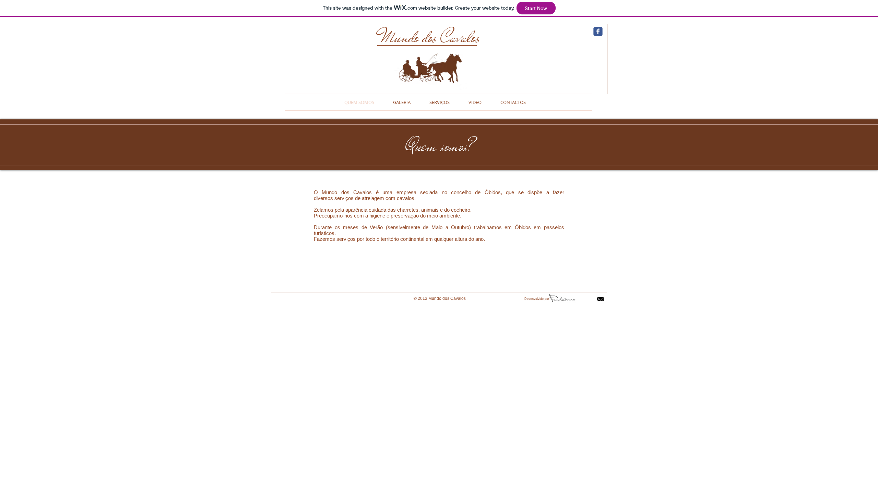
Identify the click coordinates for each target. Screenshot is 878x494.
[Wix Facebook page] (598, 31)
